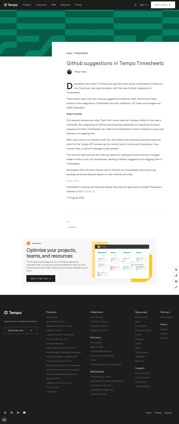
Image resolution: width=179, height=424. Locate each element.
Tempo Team (80, 72)
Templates (140, 356)
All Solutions (96, 342)
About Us (164, 329)
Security (168, 413)
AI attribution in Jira (55, 321)
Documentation (142, 377)
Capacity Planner (54, 330)
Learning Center (142, 373)
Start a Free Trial (38, 278)
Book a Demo (161, 5)
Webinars (139, 361)
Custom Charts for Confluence (60, 335)
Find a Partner (166, 317)
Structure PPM (53, 378)
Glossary (139, 339)
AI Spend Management (101, 351)
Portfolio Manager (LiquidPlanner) (61, 356)
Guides (138, 343)
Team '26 (164, 338)
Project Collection (98, 330)
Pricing (78, 5)
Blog (137, 321)
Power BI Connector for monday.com (63, 365)
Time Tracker (52, 387)
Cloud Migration (142, 386)
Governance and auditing (101, 355)
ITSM (92, 360)
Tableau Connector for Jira (58, 383)
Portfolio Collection (99, 321)
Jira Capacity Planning (100, 385)
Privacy (158, 413)
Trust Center (141, 382)
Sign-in (143, 5)
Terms (148, 413)
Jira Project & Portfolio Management (107, 381)
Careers (163, 334)
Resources (65, 5)
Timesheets (51, 392)
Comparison (141, 326)
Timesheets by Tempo (100, 376)
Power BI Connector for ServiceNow (63, 370)
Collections (41, 5)
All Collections (97, 317)
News (137, 348)
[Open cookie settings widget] (4, 420)
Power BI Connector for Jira (59, 361)
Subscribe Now (15, 330)
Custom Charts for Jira (56, 339)
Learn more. (73, 180)
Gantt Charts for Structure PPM (60, 348)
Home (69, 53)
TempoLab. (89, 191)
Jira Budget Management (101, 390)
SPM (53, 5)
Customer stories (143, 330)
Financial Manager (54, 343)
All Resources (141, 317)
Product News (81, 53)
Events (138, 335)
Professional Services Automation (106, 364)
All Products (51, 317)
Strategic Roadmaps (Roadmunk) (61, 374)
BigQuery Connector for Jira (59, 326)
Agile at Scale (96, 347)
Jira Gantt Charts (98, 394)
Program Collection (99, 326)
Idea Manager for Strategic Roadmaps (63, 352)
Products (27, 5)
